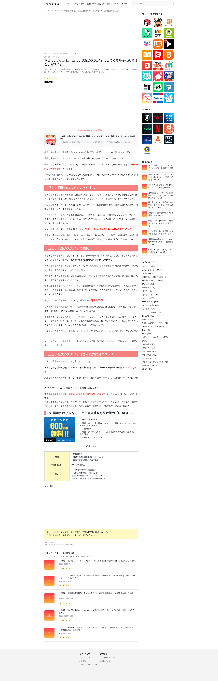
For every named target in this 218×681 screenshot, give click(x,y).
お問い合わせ (105, 661)
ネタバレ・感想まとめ (75, 4)
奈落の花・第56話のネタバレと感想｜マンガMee (161, 214)
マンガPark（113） (150, 355)
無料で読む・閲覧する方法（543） (156, 277)
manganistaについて (108, 657)
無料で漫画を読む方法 (96, 4)
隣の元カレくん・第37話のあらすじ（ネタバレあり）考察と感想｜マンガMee (160, 204)
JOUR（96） (147, 369)
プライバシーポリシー (88, 664)
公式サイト (91, 446)
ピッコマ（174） (149, 309)
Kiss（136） (147, 330)
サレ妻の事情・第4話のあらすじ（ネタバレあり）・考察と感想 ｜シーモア (160, 177)
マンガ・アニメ (56, 11)
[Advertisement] (91, 109)
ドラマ (115, 4)
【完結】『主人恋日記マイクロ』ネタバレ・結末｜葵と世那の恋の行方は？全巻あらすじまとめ (97, 561)
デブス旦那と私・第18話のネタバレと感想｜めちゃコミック (160, 232)
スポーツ (123, 4)
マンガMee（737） (150, 273)
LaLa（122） (147, 334)
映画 (109, 4)
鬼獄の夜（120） (149, 344)
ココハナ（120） (149, 348)
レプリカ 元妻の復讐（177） (153, 305)
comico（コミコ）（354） (153, 280)
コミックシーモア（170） (152, 312)
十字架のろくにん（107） (152, 358)
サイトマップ (84, 657)
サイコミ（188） (149, 298)
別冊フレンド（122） (150, 341)
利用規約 (83, 661)
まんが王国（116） (150, 351)
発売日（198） (148, 291)
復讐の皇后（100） (150, 365)
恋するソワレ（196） (151, 295)
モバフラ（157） (149, 319)
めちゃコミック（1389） (152, 270)
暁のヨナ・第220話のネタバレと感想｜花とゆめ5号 (160, 251)
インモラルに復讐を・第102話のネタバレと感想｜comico (160, 186)
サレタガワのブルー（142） (153, 326)
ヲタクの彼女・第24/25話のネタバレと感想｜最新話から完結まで (160, 167)
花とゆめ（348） (149, 284)
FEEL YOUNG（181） (151, 302)
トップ (46, 11)
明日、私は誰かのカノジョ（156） (156, 323)
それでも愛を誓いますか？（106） (156, 362)
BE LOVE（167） (149, 316)
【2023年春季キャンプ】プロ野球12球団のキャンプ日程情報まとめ (160, 241)
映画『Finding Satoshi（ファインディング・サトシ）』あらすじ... (160, 223)
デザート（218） (149, 287)
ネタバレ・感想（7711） (152, 266)
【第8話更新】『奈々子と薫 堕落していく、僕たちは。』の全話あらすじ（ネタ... (160, 195)
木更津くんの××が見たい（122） (155, 337)
